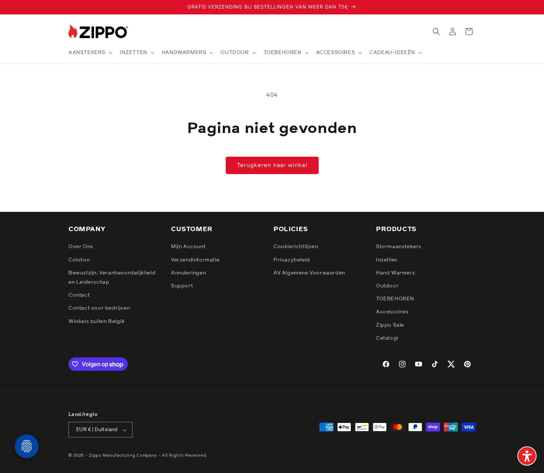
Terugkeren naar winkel (272, 165)
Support (182, 286)
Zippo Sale (390, 325)
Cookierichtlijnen (295, 247)
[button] (89, 52)
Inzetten (386, 260)
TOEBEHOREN (395, 299)
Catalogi (387, 338)
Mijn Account (188, 247)
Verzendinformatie (195, 260)
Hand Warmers (395, 273)
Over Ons (80, 247)
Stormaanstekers (399, 247)
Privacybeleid (291, 260)
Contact (79, 295)
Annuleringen (188, 273)
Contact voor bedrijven (99, 308)
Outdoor (387, 286)
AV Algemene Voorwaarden (309, 273)
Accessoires (392, 312)
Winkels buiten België (96, 321)
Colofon (79, 260)
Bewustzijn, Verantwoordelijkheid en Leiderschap (111, 277)
